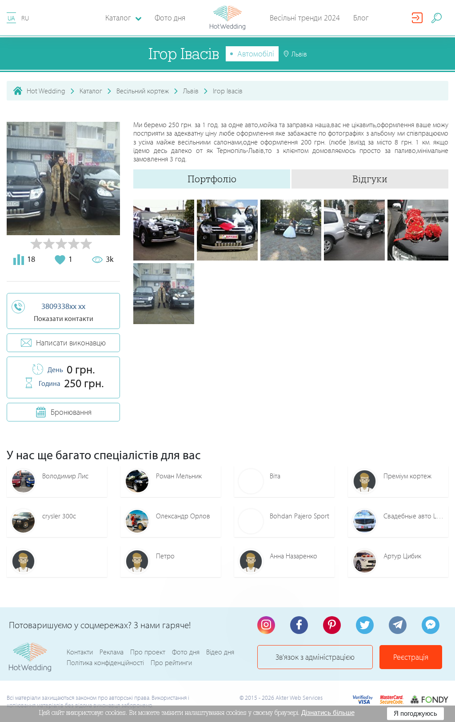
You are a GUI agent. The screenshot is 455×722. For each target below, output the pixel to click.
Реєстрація (410, 657)
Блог (361, 17)
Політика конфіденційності (105, 662)
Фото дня (170, 17)
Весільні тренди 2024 (305, 17)
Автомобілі (255, 53)
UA (11, 18)
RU (25, 18)
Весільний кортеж (142, 90)
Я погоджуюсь (415, 713)
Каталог (91, 90)
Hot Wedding (46, 90)
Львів (191, 90)
